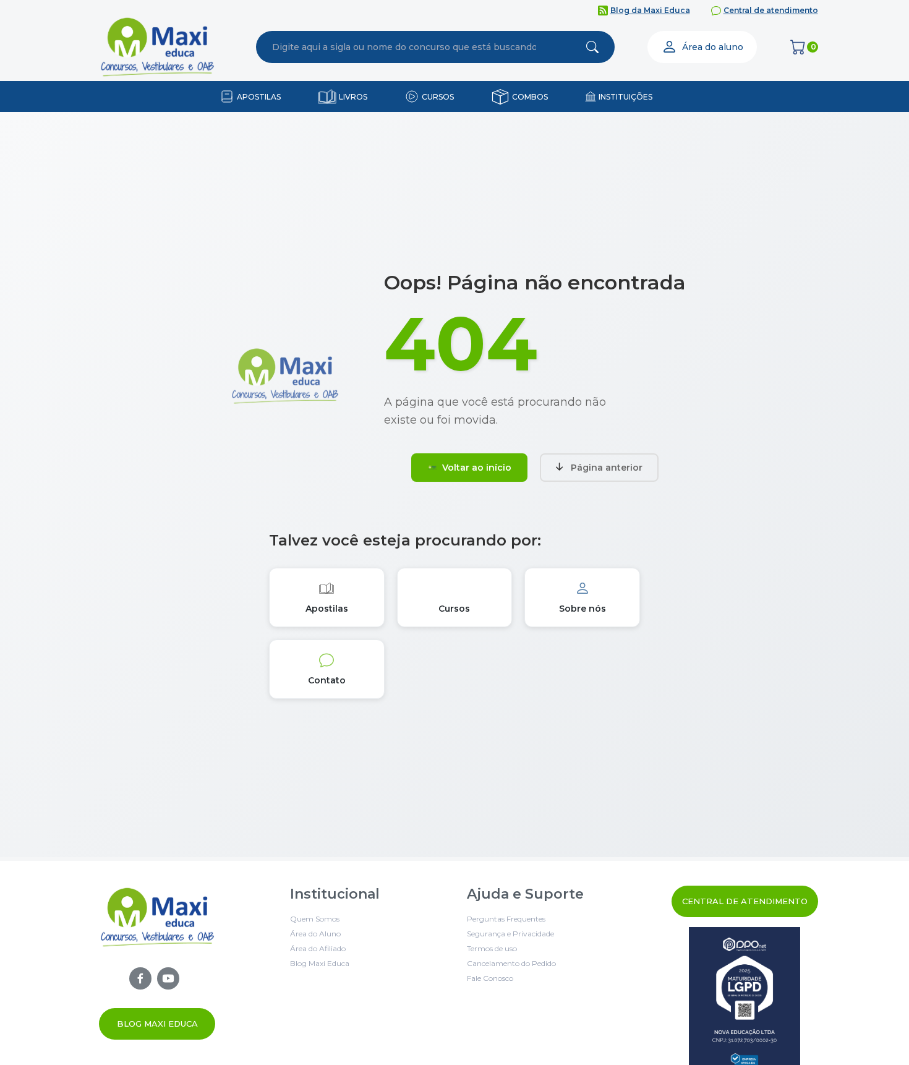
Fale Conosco (490, 978)
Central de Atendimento (745, 901)
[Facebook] (140, 978)
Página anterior (606, 467)
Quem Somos (314, 918)
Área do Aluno (315, 933)
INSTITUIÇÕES (625, 96)
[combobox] (404, 47)
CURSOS (438, 96)
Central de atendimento (770, 10)
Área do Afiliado (318, 948)
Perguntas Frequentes (506, 918)
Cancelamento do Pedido (511, 963)
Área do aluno (712, 47)
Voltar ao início (476, 467)
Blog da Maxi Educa (650, 10)
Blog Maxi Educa (157, 1024)
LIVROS (353, 96)
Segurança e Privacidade (510, 933)
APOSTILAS (259, 96)
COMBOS (530, 96)
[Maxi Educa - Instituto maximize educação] (157, 964)
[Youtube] (168, 978)
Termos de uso (492, 948)
